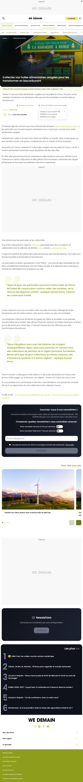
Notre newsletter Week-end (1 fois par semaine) (38, 431)
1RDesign (35, 245)
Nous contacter (7, 766)
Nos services (8, 732)
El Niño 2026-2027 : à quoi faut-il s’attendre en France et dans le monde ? (40, 687)
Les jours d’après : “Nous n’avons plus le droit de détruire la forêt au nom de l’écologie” (41, 676)
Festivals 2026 (24, 32)
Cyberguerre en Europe (39, 32)
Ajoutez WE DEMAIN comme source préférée (54, 105)
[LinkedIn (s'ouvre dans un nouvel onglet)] (39, 726)
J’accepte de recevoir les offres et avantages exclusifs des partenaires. (42, 445)
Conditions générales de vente (11, 757)
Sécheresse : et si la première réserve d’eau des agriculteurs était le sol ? (40, 708)
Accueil (5, 38)
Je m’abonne (71, 18)
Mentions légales (7, 753)
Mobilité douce (61, 25)
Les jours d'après (11, 32)
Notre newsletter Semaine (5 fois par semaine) (37, 427)
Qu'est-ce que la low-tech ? (70, 32)
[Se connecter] (80, 18)
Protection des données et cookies (13, 778)
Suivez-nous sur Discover (26, 105)
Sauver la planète (7, 25)
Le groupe (7, 744)
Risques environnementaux (20, 25)
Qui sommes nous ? (8, 770)
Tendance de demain (49, 25)
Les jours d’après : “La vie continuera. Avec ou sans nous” (33, 697)
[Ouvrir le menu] (3, 18)
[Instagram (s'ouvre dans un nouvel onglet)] (35, 726)
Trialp (40, 248)
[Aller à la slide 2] (4, 522)
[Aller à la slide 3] (5, 522)
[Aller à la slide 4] (7, 522)
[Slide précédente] (71, 522)
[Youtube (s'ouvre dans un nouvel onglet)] (48, 726)
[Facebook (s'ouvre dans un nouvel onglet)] (43, 726)
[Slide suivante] (78, 522)
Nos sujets (7, 738)
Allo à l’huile (60, 126)
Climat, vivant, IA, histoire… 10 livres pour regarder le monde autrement (39, 666)
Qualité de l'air (54, 32)
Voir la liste (69, 445)
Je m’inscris (41, 630)
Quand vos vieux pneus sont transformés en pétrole (27, 512)
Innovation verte (35, 25)
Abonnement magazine (9, 761)
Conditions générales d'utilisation (12, 774)
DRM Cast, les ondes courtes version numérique (33, 656)
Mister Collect (71, 126)
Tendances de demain (19, 38)
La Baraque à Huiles (58, 248)
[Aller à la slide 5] (9, 522)
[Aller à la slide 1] (2, 522)
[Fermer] (64, 111)
